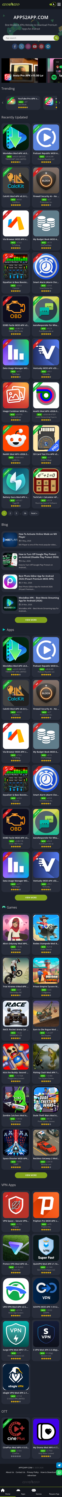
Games (39, 1494)
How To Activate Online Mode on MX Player (38, 535)
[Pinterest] (41, 46)
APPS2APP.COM (25, 1467)
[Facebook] (15, 46)
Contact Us (20, 1472)
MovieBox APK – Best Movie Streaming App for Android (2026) (39, 599)
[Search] (56, 38)
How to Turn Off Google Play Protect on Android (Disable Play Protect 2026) (39, 555)
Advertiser (31, 1475)
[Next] (59, 103)
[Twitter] (21, 46)
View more (31, 619)
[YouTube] (35, 46)
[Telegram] (48, 46)
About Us (10, 1472)
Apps (23, 1494)
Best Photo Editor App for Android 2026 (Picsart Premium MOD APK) (36, 577)
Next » (34, 513)
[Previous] (2, 103)
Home (7, 1494)
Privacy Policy (33, 1472)
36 (25, 513)
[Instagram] (28, 46)
